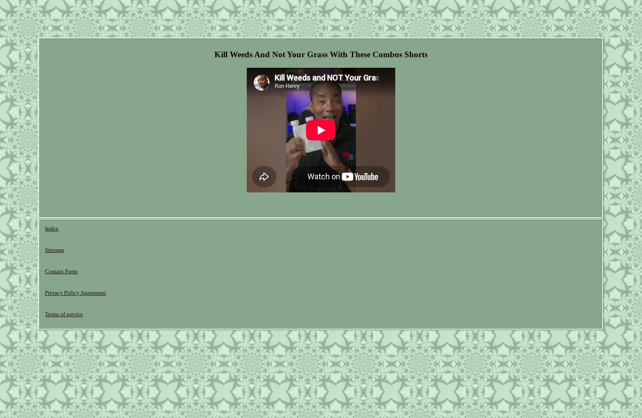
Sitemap (54, 250)
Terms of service (64, 314)
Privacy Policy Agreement (75, 292)
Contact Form (61, 271)
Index (52, 228)
